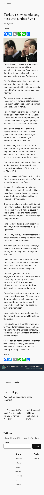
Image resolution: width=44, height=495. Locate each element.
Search (6, 443)
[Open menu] (39, 3)
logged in (19, 397)
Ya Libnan (7, 4)
